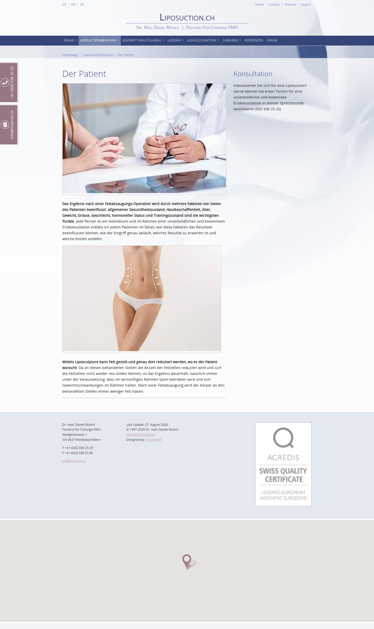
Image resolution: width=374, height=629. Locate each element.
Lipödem (174, 40)
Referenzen (253, 40)
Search (306, 4)
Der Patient (126, 55)
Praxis (69, 40)
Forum (272, 40)
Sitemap (290, 4)
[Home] (187, 34)
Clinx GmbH (153, 439)
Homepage (70, 55)
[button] (187, 562)
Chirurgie (230, 40)
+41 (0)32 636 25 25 (11, 82)
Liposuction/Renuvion (98, 40)
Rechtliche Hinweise (140, 434)
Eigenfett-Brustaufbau (142, 40)
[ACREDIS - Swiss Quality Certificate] (283, 425)
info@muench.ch (74, 461)
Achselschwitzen (201, 40)
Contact (274, 4)
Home (259, 4)
